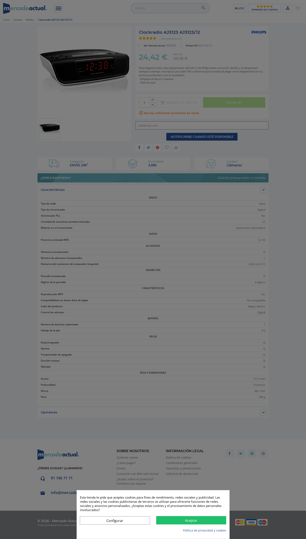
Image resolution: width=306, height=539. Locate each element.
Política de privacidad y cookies (204, 530)
